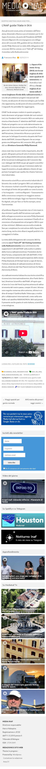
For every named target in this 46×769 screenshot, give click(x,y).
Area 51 (6, 761)
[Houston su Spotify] (23, 528)
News (14, 372)
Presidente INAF (22, 372)
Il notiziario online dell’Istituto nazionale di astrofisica (23, 11)
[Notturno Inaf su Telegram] (23, 545)
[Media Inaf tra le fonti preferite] (23, 426)
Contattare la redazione (12, 758)
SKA (21, 375)
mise (40, 372)
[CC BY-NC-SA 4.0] (31, 364)
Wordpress (17, 754)
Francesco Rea (10, 57)
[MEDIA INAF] (23, 8)
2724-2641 (11, 742)
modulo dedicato (8, 387)
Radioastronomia (12, 375)
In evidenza (8, 372)
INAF (33, 372)
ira (37, 372)
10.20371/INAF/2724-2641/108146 (31, 387)
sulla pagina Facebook (10, 381)
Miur (3, 375)
